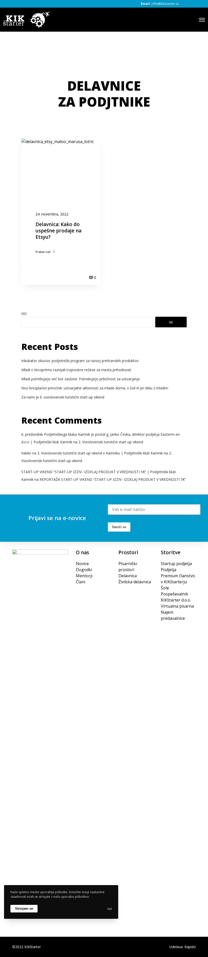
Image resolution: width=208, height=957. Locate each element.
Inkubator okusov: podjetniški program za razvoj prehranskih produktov (79, 360)
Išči (24, 313)
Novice (82, 563)
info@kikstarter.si (165, 3)
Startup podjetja (176, 563)
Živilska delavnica (134, 582)
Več (109, 909)
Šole (165, 588)
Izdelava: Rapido (182, 946)
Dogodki (84, 569)
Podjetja (168, 569)
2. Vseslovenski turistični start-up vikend (110, 442)
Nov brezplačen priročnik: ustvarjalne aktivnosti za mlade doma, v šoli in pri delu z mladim (94, 388)
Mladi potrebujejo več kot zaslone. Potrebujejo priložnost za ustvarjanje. (81, 378)
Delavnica (127, 576)
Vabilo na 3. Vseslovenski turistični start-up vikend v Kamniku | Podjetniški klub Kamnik (92, 453)
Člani (80, 582)
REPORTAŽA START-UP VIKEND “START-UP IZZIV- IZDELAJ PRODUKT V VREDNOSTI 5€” (113, 479)
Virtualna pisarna (177, 606)
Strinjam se (24, 908)
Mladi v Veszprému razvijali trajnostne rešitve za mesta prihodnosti (76, 369)
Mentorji (84, 576)
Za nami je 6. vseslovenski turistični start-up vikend (62, 397)
